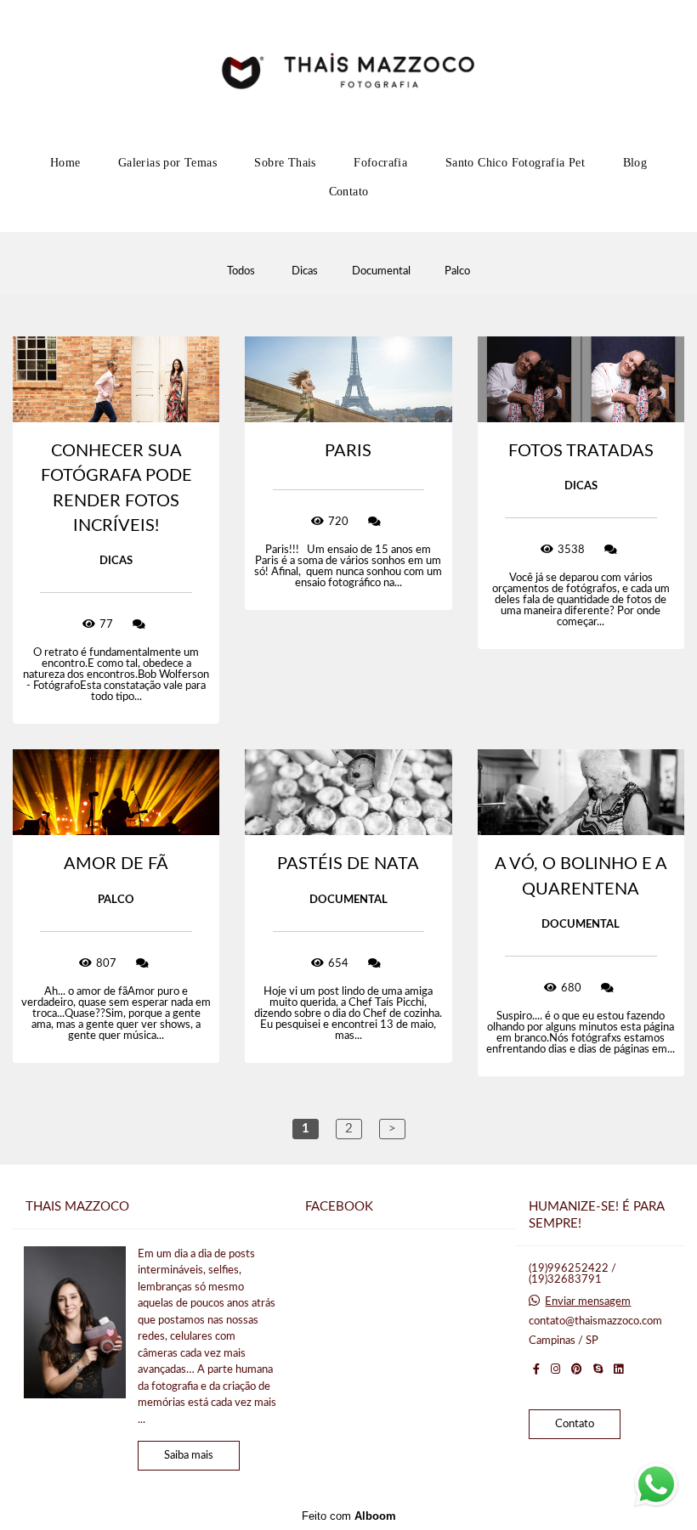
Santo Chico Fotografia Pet (515, 162)
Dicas (305, 271)
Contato (349, 191)
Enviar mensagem (588, 1301)
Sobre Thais (284, 162)
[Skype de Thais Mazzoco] (598, 1369)
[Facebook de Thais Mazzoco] (536, 1369)
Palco (457, 271)
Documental (381, 271)
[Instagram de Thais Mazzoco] (555, 1369)
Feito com (349, 1516)
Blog (635, 162)
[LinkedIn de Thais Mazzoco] (618, 1369)
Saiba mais (188, 1455)
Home (65, 162)
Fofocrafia (380, 162)
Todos (241, 271)
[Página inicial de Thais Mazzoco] (348, 72)
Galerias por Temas (167, 162)
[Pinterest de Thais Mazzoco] (576, 1369)
